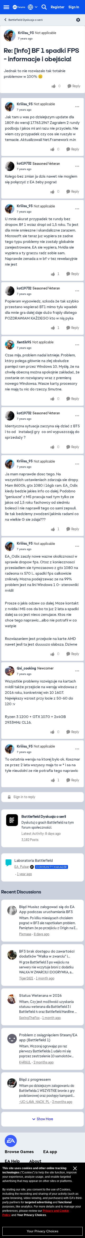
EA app (50, 1151)
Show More (45, 1119)
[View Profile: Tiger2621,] (12, 955)
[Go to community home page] (19, 7)
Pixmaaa (25, 934)
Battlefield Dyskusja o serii (25, 20)
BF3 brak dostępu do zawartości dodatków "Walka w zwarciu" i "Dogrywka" (46, 954)
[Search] (44, 7)
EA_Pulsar (21, 867)
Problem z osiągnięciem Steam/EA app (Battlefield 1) (48, 1037)
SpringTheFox (29, 1018)
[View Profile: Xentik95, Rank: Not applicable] (9, 345)
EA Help (12, 1161)
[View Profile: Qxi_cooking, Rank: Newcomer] (9, 671)
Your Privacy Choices (42, 1231)
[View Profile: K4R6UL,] (12, 1038)
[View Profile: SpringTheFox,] (12, 999)
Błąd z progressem (35, 1079)
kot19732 (24, 163)
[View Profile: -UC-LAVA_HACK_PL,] (12, 1083)
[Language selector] (33, 7)
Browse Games (19, 1151)
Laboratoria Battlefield (33, 860)
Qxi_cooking (26, 668)
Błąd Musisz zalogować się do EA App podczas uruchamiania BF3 (47, 909)
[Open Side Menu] (6, 7)
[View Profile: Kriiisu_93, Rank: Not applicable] (10, 35)
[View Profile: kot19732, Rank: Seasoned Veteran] (9, 166)
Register (57, 7)
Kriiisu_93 (26, 33)
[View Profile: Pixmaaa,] (12, 910)
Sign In (73, 7)
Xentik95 (24, 342)
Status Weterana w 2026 (40, 995)
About (35, 1161)
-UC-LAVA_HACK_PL (34, 1102)
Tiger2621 (26, 978)
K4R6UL (25, 1062)
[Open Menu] (78, 20)
